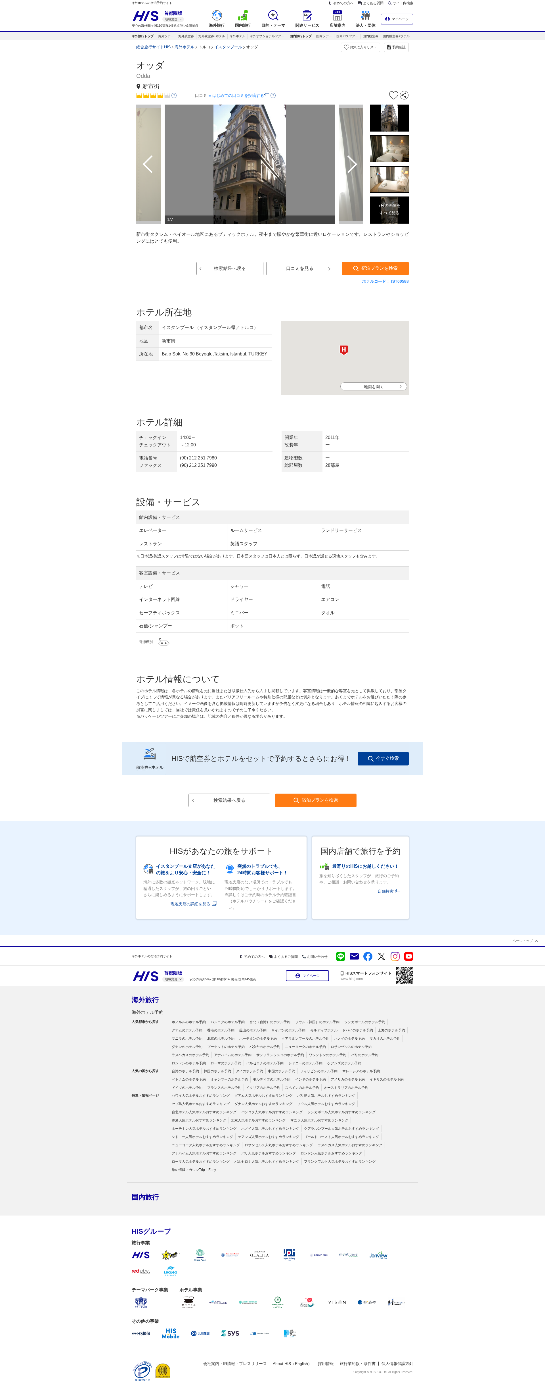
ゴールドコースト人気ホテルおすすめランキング (341, 1137)
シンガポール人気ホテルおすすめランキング (341, 1112)
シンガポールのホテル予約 (364, 1022)
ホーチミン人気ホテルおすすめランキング (204, 1129)
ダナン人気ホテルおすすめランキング (263, 1104)
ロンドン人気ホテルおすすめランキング (331, 1153)
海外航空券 (186, 36)
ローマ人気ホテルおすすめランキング (201, 1162)
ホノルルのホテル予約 (189, 1022)
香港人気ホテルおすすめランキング (199, 1120)
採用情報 (326, 1363)
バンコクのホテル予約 (228, 1022)
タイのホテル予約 (249, 1071)
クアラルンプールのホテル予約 (305, 1039)
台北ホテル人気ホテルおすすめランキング (204, 1112)
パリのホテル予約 (364, 1055)
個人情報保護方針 (397, 1363)
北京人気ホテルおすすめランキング (258, 1120)
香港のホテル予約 (220, 1030)
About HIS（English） (292, 1363)
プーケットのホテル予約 (226, 1047)
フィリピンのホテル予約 (319, 1071)
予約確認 (399, 47)
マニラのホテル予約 (187, 1039)
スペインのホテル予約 (302, 1088)
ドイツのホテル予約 (187, 1088)
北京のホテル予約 (220, 1039)
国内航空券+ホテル (396, 36)
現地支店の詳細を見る (190, 904)
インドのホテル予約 (310, 1079)
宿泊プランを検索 (379, 268)
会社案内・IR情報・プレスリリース (235, 1363)
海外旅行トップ (143, 36)
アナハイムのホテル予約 (232, 1055)
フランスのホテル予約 (224, 1088)
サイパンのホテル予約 (288, 1030)
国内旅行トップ (301, 36)
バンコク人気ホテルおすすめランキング (272, 1112)
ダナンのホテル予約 (187, 1047)
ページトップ (522, 941)
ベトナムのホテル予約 (189, 1079)
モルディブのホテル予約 (271, 1079)
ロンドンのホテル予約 (189, 1063)
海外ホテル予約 (148, 1012)
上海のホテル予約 (391, 1030)
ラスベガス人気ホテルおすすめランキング (350, 1145)
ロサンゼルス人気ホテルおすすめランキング (279, 1145)
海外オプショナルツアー (267, 36)
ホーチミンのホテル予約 (258, 1039)
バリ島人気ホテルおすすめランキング (326, 1096)
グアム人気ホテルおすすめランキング (263, 1096)
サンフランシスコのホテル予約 (280, 1055)
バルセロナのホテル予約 (265, 1063)
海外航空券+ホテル (211, 36)
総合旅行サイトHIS (153, 47)
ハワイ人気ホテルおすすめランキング (201, 1096)
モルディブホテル (324, 1030)
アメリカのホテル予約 (348, 1079)
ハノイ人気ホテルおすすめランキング (270, 1129)
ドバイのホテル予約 (357, 1030)
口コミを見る (299, 268)
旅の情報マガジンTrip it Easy (194, 1170)
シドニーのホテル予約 (305, 1063)
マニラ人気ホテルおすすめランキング (319, 1120)
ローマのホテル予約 (226, 1063)
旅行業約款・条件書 (358, 1363)
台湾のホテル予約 (185, 1071)
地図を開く (374, 386)
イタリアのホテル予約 (263, 1088)
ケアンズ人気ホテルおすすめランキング (268, 1137)
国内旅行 (145, 1197)
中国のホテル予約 (281, 1071)
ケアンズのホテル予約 (344, 1063)
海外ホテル (237, 36)
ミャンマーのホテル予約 (229, 1079)
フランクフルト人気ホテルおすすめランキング (340, 1162)
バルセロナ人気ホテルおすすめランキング (266, 1162)
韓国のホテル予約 (217, 1071)
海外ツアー (166, 36)
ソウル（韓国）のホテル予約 (317, 1022)
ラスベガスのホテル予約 (190, 1055)
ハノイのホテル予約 (349, 1039)
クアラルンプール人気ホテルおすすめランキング (341, 1129)
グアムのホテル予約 (187, 1030)
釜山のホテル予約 (253, 1030)
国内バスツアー (347, 36)
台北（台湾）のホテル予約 (270, 1022)
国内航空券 (370, 36)
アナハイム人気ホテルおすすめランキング (204, 1153)
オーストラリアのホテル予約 (346, 1088)
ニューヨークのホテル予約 (305, 1047)
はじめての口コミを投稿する (238, 95)
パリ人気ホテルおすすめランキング (268, 1153)
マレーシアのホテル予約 (361, 1071)
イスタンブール (228, 47)
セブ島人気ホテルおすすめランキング (201, 1104)
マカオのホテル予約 (385, 1039)
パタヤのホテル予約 (265, 1047)
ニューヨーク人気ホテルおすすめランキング (206, 1145)
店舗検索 (386, 891)
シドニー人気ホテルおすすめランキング (202, 1137)
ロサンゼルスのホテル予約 (351, 1047)
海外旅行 (145, 1000)
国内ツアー (324, 36)
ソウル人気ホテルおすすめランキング (326, 1104)
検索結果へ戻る (230, 268)
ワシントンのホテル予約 (327, 1055)
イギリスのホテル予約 (387, 1079)
